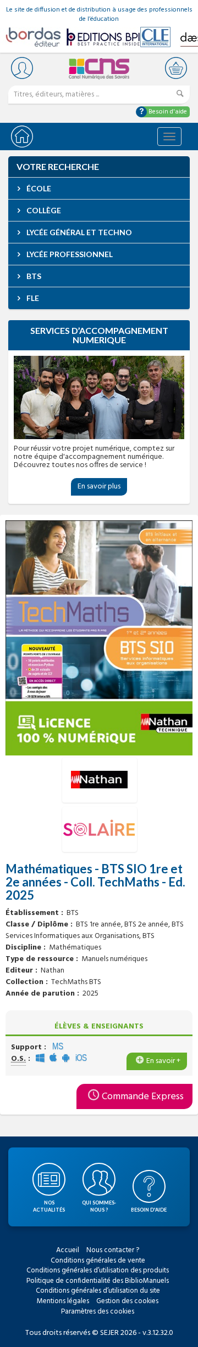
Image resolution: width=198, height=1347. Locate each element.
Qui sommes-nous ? (99, 1206)
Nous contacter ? (112, 1250)
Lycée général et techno (78, 232)
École (38, 188)
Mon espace (22, 68)
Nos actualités (49, 1206)
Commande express (143, 1097)
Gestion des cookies (127, 1301)
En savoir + (163, 1061)
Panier (176, 68)
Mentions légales (63, 1301)
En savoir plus (99, 486)
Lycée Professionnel (69, 254)
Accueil (67, 1250)
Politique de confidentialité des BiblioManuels (97, 1281)
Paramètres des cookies (97, 1311)
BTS (33, 276)
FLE (32, 298)
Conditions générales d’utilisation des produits (97, 1270)
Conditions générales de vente (98, 1260)
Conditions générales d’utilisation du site (98, 1291)
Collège (43, 210)
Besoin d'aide (167, 111)
